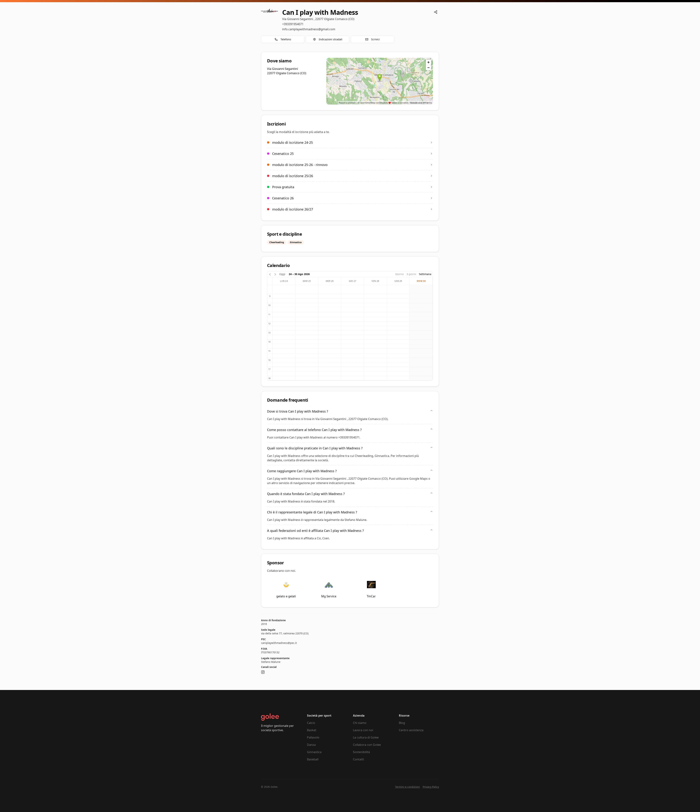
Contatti (358, 759)
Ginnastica (314, 752)
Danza (311, 745)
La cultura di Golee (366, 737)
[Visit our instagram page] (263, 672)
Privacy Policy (431, 786)
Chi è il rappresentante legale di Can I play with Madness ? (312, 512)
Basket (311, 730)
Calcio (311, 723)
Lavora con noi (363, 730)
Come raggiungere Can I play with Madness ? (302, 471)
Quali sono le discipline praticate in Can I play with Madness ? (315, 448)
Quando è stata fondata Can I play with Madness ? (306, 494)
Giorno (399, 274)
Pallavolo (313, 737)
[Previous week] (270, 274)
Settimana (425, 274)
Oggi (282, 274)
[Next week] (275, 274)
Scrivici (375, 39)
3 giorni (411, 274)
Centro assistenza (411, 730)
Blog (402, 723)
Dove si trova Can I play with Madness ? (297, 411)
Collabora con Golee (367, 745)
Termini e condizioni (407, 786)
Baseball (312, 759)
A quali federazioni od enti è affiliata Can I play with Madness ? (315, 530)
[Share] (435, 12)
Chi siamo (359, 723)
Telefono (286, 39)
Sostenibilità (361, 752)
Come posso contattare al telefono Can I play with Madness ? (314, 430)
